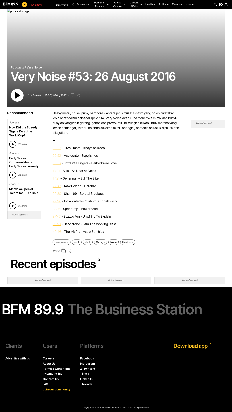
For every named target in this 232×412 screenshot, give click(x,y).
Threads (86, 384)
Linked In (86, 379)
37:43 (57, 216)
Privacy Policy (52, 374)
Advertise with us (17, 358)
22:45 (57, 186)
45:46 (57, 232)
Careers (49, 358)
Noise (113, 242)
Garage (100, 242)
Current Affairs (134, 4)
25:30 (57, 193)
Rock (77, 242)
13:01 (56, 171)
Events (176, 4)
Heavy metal (62, 242)
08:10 (57, 163)
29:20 (57, 201)
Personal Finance (99, 4)
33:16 (56, 209)
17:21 (56, 178)
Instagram (87, 363)
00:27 (57, 148)
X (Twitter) (87, 369)
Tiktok (84, 374)
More (188, 4)
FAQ (45, 384)
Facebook (87, 358)
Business (81, 4)
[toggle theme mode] (221, 4)
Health (149, 4)
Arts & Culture (117, 4)
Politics (162, 4)
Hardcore (127, 242)
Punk (88, 242)
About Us (49, 363)
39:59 (57, 224)
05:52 (57, 155)
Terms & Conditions (57, 369)
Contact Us (51, 379)
